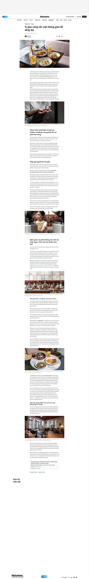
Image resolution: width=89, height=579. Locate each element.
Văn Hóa (25, 20)
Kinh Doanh (19, 20)
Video (61, 20)
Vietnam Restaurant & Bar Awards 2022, (44, 265)
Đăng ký (84, 16)
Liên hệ (69, 20)
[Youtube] (76, 577)
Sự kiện (57, 20)
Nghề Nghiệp (51, 20)
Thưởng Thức (37, 20)
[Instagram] (74, 577)
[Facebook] (69, 577)
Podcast (65, 20)
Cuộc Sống (44, 20)
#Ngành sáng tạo (41, 472)
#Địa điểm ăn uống (33, 472)
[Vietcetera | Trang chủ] (44, 17)
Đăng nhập (79, 16)
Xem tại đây (38, 466)
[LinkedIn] (71, 577)
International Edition (70, 16)
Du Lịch (30, 20)
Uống (32, 24)
